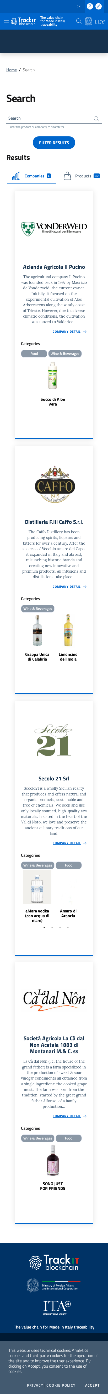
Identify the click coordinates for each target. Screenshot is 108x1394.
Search (14, 118)
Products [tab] (87, 176)
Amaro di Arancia (68, 913)
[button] (79, 21)
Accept (92, 1385)
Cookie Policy (60, 1385)
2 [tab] (52, 927)
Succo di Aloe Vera (53, 401)
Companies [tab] (37, 176)
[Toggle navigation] (6, 20)
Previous (17, 896)
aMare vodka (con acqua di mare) (37, 916)
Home (11, 70)
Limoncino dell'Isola (68, 656)
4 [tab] (68, 927)
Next (91, 896)
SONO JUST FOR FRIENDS (52, 1186)
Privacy (35, 1385)
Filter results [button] (54, 142)
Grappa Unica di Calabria (37, 656)
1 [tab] (44, 927)
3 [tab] (60, 927)
